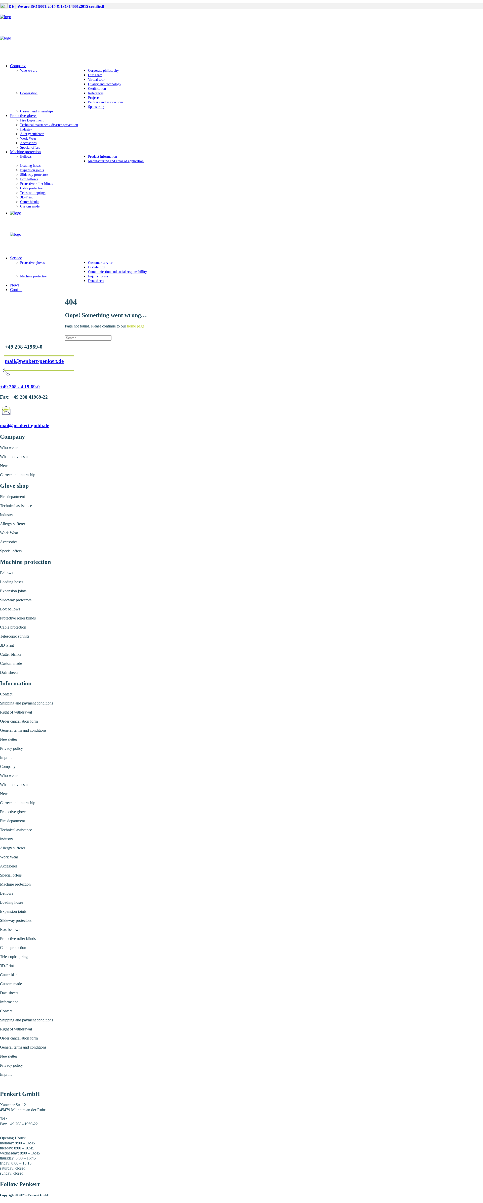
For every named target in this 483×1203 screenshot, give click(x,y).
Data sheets (96, 281)
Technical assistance (16, 506)
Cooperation (28, 93)
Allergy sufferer (12, 524)
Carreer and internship (17, 475)
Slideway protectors (34, 175)
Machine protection (25, 152)
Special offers (30, 147)
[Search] (88, 338)
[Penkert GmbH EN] (241, 36)
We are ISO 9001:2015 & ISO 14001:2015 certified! (60, 6)
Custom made (29, 206)
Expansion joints (32, 170)
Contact (16, 289)
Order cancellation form (19, 721)
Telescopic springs (33, 193)
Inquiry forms (98, 276)
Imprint (6, 757)
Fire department (12, 496)
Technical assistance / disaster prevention (49, 125)
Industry (26, 129)
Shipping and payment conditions (26, 703)
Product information (102, 156)
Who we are (28, 70)
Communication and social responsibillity (117, 272)
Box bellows (29, 179)
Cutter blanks (29, 202)
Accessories (28, 143)
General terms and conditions (23, 730)
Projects (93, 98)
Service (16, 258)
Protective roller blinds (36, 184)
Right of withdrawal (16, 712)
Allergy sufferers (32, 134)
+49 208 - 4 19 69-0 (20, 386)
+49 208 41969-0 (22, 1119)
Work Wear (28, 138)
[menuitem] (246, 88)
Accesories (8, 542)
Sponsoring (96, 107)
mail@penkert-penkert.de (34, 361)
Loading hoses (30, 166)
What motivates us (14, 456)
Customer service (100, 263)
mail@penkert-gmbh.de (24, 425)
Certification (97, 89)
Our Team (95, 75)
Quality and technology (104, 84)
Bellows (25, 156)
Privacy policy (11, 748)
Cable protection (32, 188)
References (95, 93)
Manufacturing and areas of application (116, 161)
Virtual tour (96, 79)
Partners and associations (105, 102)
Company (18, 66)
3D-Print (26, 197)
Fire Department (32, 120)
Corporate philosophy (103, 70)
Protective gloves (23, 115)
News (14, 285)
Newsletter (8, 739)
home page (135, 326)
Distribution (96, 267)
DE (11, 6)
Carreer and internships (36, 111)
